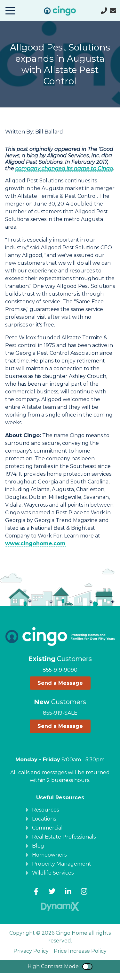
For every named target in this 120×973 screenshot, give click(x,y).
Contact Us (113, 10)
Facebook (36, 891)
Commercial (47, 828)
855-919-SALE (60, 713)
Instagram (84, 891)
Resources (45, 810)
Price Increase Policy (80, 951)
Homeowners (49, 855)
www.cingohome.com (35, 543)
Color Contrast (87, 966)
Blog (38, 846)
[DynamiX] (60, 906)
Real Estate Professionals (64, 837)
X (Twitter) (52, 891)
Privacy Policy (31, 951)
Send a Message (60, 683)
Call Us (104, 10)
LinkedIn (68, 891)
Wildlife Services (53, 873)
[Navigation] (10, 10)
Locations (44, 819)
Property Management (61, 864)
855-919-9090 (60, 670)
